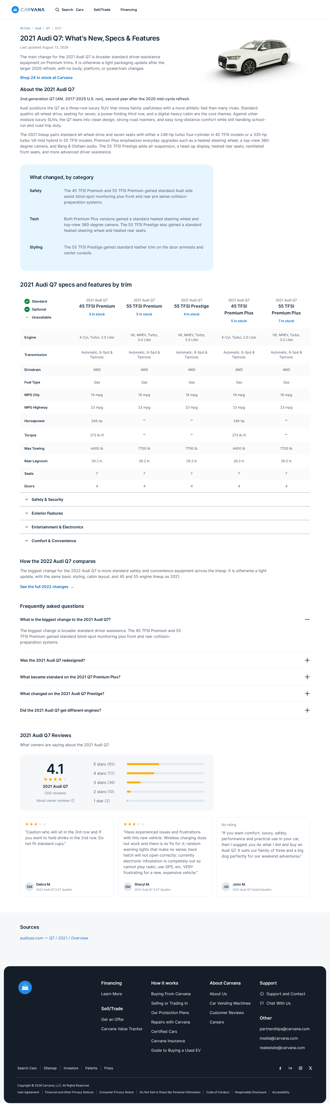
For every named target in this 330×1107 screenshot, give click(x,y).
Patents (91, 1068)
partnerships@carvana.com (285, 1028)
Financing (129, 9)
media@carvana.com (279, 1038)
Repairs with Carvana (170, 1022)
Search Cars (27, 1068)
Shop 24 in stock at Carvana (46, 77)
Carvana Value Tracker (122, 1028)
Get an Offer (112, 1019)
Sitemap (50, 1068)
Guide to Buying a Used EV (176, 1050)
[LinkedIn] (290, 1068)
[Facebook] (280, 1068)
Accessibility (280, 1092)
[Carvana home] (28, 9)
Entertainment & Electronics (57, 527)
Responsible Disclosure (250, 1092)
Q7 (48, 28)
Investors (71, 1068)
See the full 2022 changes (44, 586)
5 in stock (144, 314)
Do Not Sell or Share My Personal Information (170, 1092)
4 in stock (192, 314)
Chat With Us (278, 1003)
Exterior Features (47, 513)
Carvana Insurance (168, 1040)
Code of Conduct (217, 1092)
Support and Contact (285, 993)
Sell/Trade (102, 9)
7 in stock (286, 321)
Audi (38, 28)
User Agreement (28, 1092)
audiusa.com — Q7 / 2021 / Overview (54, 938)
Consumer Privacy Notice (116, 1092)
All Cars (25, 28)
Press (108, 1068)
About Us (218, 993)
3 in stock (97, 314)
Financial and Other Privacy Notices (69, 1092)
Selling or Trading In (169, 1003)
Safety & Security (47, 499)
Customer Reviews (227, 1012)
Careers (217, 1022)
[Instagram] (300, 1068)
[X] (310, 1068)
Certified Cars (164, 1031)
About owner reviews (53, 800)
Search (73, 9)
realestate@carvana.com (282, 1047)
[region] (165, 420)
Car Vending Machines (230, 1003)
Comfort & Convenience (54, 540)
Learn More (111, 993)
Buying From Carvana (171, 993)
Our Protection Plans (170, 1012)
